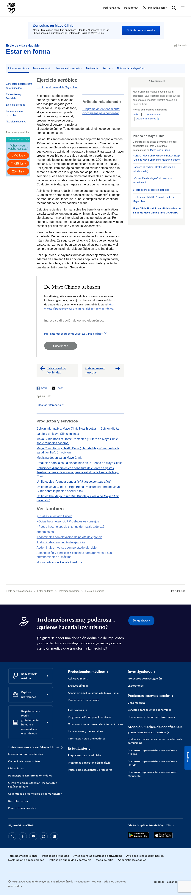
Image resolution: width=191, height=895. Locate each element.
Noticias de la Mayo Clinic (131, 68)
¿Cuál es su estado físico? (54, 516)
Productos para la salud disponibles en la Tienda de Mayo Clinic (79, 463)
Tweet (59, 388)
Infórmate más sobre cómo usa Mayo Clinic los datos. (73, 333)
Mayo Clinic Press (160, 150)
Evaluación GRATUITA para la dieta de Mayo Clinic (154, 199)
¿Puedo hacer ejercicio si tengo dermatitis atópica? (70, 526)
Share (44, 388)
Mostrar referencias (49, 404)
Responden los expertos (69, 68)
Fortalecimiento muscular (14, 113)
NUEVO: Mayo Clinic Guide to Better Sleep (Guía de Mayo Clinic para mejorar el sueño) (156, 157)
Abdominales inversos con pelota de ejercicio (67, 547)
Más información (42, 68)
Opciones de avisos (146, 118)
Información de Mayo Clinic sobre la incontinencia (152, 180)
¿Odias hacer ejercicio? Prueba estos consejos (68, 521)
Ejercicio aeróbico (15, 104)
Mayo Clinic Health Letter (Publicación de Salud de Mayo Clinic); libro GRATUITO (157, 210)
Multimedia (92, 68)
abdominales (45, 531)
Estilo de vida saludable (23, 45)
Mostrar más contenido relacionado (57, 562)
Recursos (107, 68)
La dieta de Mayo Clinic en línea (58, 433)
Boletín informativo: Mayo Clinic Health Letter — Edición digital (78, 428)
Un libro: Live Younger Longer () (74, 481)
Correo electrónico (45, 331)
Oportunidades (153, 114)
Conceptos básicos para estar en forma (19, 85)
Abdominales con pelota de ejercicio (61, 542)
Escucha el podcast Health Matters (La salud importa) (154, 169)
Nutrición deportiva (16, 121)
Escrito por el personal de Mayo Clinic (57, 87)
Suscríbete (60, 346)
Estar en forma (28, 51)
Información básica (18, 68)
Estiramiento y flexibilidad (14, 96)
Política (136, 114)
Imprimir (181, 45)
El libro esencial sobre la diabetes (151, 189)
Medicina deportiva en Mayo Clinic (59, 457)
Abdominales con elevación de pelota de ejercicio (69, 537)
